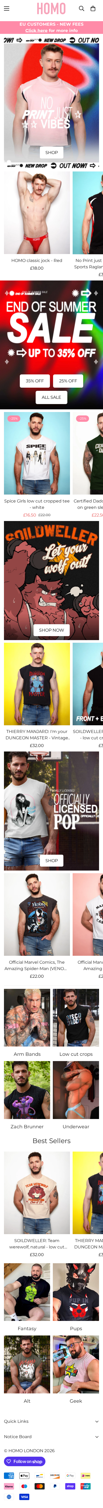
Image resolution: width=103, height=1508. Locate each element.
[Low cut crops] (76, 1018)
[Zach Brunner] (27, 1090)
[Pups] (76, 1292)
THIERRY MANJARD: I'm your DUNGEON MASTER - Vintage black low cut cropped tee (37, 735)
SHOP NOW (51, 630)
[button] (93, 8)
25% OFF (68, 380)
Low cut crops (76, 1054)
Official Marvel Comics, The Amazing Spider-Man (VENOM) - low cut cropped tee (36, 966)
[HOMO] (51, 8)
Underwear (76, 1127)
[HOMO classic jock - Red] (37, 212)
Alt (27, 1401)
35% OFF (35, 380)
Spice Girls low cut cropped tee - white (37, 504)
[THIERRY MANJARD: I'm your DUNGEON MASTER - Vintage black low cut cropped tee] (37, 684)
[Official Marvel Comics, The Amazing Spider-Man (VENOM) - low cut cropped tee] (37, 914)
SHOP (51, 152)
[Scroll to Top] (93, 1480)
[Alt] (27, 1364)
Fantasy (27, 1329)
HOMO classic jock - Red (36, 260)
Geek (76, 1401)
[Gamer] (76, 1364)
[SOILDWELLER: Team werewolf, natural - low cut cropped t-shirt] (37, 1193)
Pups (76, 1329)
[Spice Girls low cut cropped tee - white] (37, 453)
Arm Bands (27, 1054)
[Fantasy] (27, 1292)
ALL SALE (51, 397)
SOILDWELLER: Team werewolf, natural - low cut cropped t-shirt (36, 1244)
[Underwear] (76, 1090)
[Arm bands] (27, 1018)
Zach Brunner (27, 1127)
